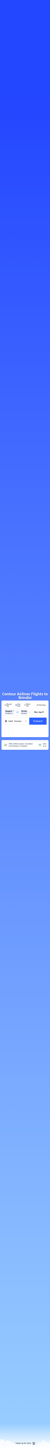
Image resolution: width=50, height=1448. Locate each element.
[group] (10, 712)
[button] (46, 3)
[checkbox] (41, 705)
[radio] (8, 705)
